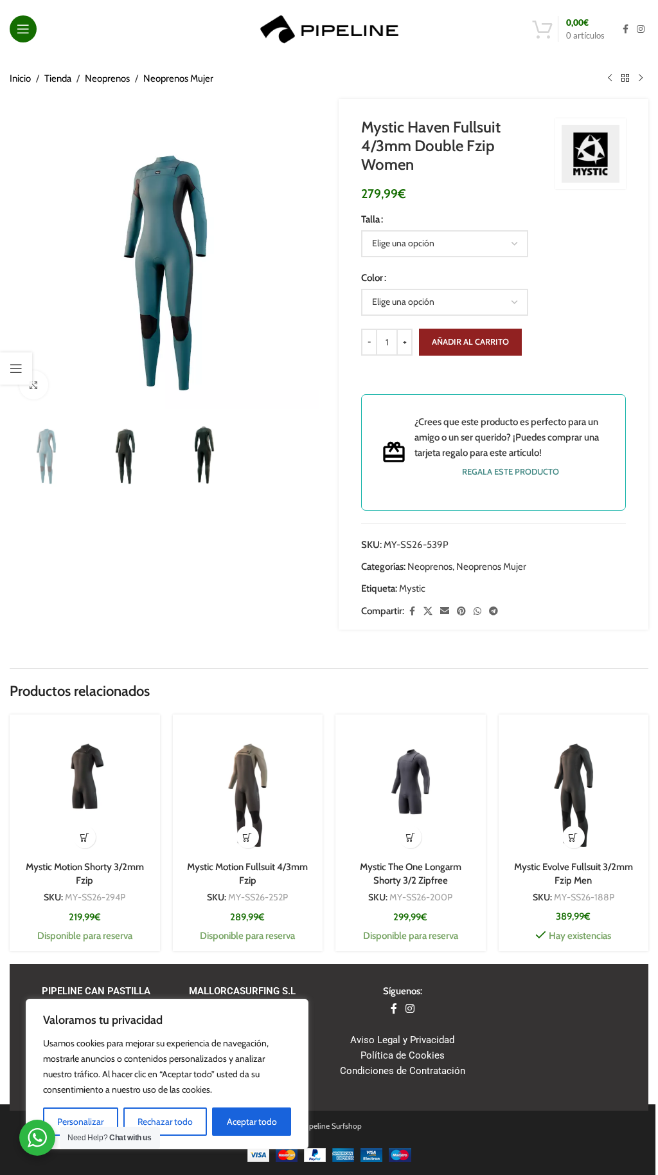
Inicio (20, 78)
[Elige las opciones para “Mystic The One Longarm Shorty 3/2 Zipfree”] (410, 837)
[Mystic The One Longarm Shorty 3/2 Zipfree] (410, 789)
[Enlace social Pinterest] (461, 611)
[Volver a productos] (625, 78)
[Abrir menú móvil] (23, 29)
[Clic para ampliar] (33, 384)
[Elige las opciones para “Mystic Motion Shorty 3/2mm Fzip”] (84, 837)
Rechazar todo (165, 1121)
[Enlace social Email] (444, 611)
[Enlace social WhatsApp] (477, 611)
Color (372, 278)
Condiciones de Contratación (402, 1071)
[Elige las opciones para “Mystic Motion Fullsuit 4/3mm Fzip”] (247, 837)
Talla (370, 219)
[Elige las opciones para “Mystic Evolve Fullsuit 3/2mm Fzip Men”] (573, 837)
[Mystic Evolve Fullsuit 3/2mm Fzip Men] (573, 789)
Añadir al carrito (470, 341)
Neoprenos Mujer (178, 78)
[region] (167, 1074)
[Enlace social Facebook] (625, 29)
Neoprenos (107, 78)
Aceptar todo (252, 1121)
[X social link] (428, 611)
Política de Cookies (402, 1055)
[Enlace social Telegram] (493, 611)
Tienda (57, 78)
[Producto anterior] (610, 78)
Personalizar (80, 1121)
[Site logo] (329, 28)
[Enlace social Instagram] (640, 29)
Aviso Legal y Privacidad (402, 1040)
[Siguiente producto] (640, 78)
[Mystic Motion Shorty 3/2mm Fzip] (84, 789)
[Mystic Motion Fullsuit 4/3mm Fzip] (248, 789)
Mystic (412, 588)
